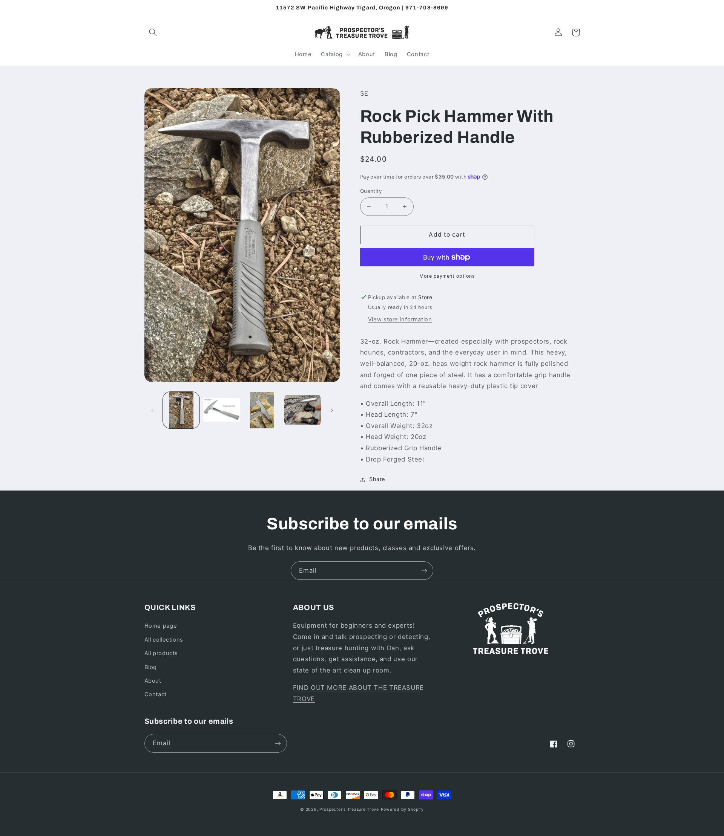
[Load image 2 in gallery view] (221, 410)
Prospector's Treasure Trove (349, 809)
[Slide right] (332, 410)
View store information (400, 319)
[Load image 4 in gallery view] (302, 410)
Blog (150, 667)
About (152, 680)
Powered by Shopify (402, 809)
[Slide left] (152, 410)
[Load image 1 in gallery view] (181, 410)
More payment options (447, 276)
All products (161, 653)
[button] (153, 32)
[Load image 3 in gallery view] (262, 410)
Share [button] (377, 479)
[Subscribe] (424, 570)
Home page (160, 625)
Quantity (371, 191)
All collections (163, 639)
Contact (155, 694)
